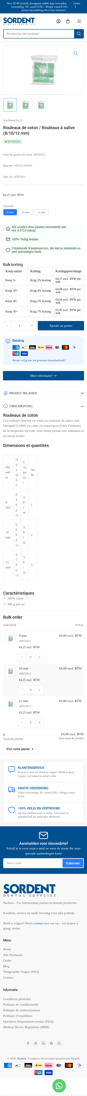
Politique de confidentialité (20, 1004)
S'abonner (73, 863)
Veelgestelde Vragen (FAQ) (21, 971)
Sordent (21, 1058)
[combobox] (43, 34)
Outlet (7, 960)
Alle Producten (13, 955)
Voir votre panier (18, 749)
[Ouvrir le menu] (79, 21)
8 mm (10, 212)
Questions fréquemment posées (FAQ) (28, 1021)
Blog (6, 966)
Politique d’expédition (17, 1016)
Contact (8, 977)
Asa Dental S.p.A (12, 120)
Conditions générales (17, 999)
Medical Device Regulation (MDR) (26, 1027)
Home (7, 949)
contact (39, 923)
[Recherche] (79, 33)
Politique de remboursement (21, 1010)
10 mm (25, 212)
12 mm (41, 212)
